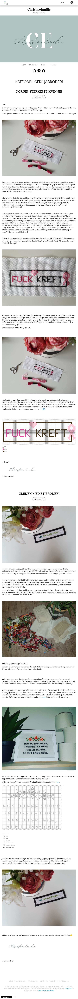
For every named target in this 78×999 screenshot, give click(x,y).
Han (44, 697)
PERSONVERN (33, 981)
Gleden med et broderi (39, 493)
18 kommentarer (39, 95)
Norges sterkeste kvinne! (39, 91)
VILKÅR (42, 981)
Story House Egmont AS (46, 991)
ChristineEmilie (39, 10)
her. (58, 782)
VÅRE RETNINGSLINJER (17, 981)
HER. (44, 409)
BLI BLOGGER (64, 981)
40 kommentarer (39, 497)
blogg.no (68, 989)
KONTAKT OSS (52, 981)
